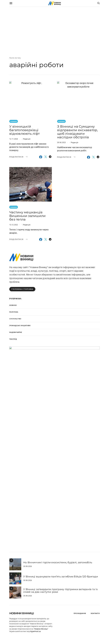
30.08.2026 (27, 566)
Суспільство (15, 319)
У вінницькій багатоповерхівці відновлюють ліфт (24, 130)
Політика (13, 312)
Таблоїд (13, 339)
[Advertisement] (54, 31)
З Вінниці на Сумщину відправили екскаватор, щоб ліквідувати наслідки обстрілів (77, 132)
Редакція (26, 139)
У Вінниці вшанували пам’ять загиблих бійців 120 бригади (60, 576)
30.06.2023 (61, 142)
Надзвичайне (15, 332)
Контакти (95, 613)
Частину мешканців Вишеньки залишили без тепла (27, 215)
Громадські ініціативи (20, 325)
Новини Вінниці (21, 613)
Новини (13, 121)
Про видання (80, 613)
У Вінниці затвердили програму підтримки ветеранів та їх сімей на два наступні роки (60, 590)
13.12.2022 (13, 224)
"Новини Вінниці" (41, 629)
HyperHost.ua (35, 631)
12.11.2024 (13, 139)
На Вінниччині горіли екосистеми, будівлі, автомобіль (57, 562)
